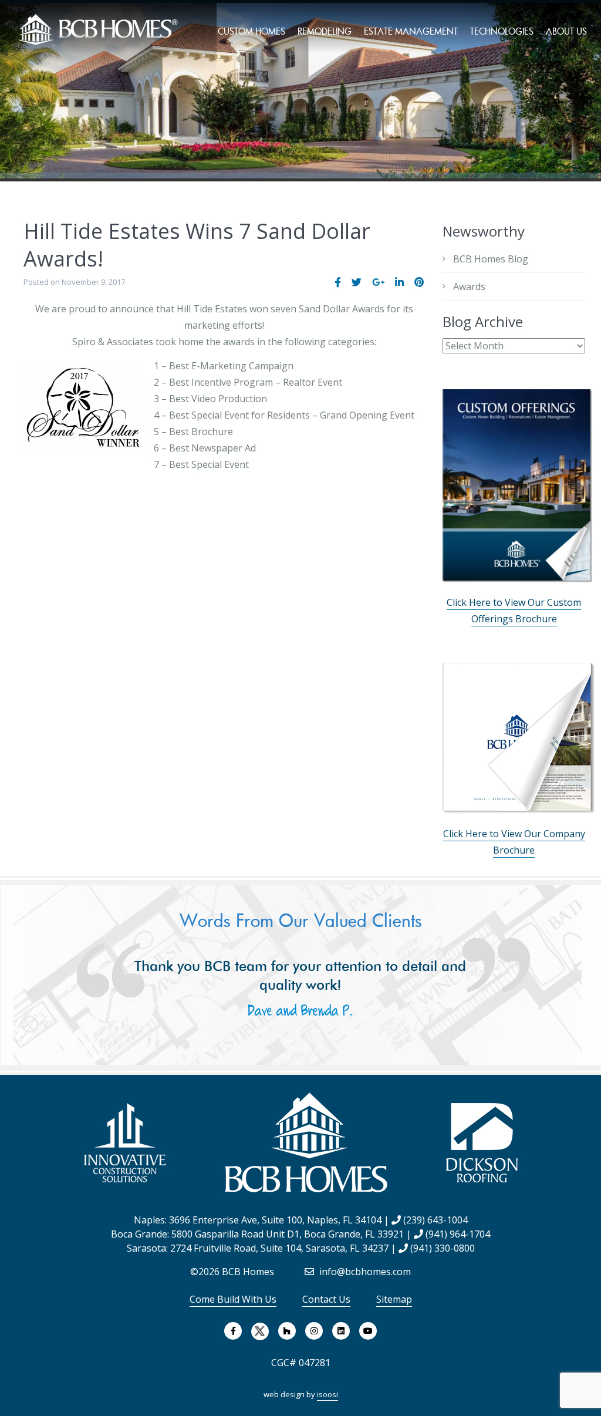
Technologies (502, 31)
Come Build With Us (233, 1299)
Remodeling (325, 31)
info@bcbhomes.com (364, 1271)
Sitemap (394, 1299)
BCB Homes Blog (490, 258)
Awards (469, 286)
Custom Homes (251, 31)
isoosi (327, 1394)
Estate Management (411, 31)
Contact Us (326, 1299)
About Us (566, 31)
